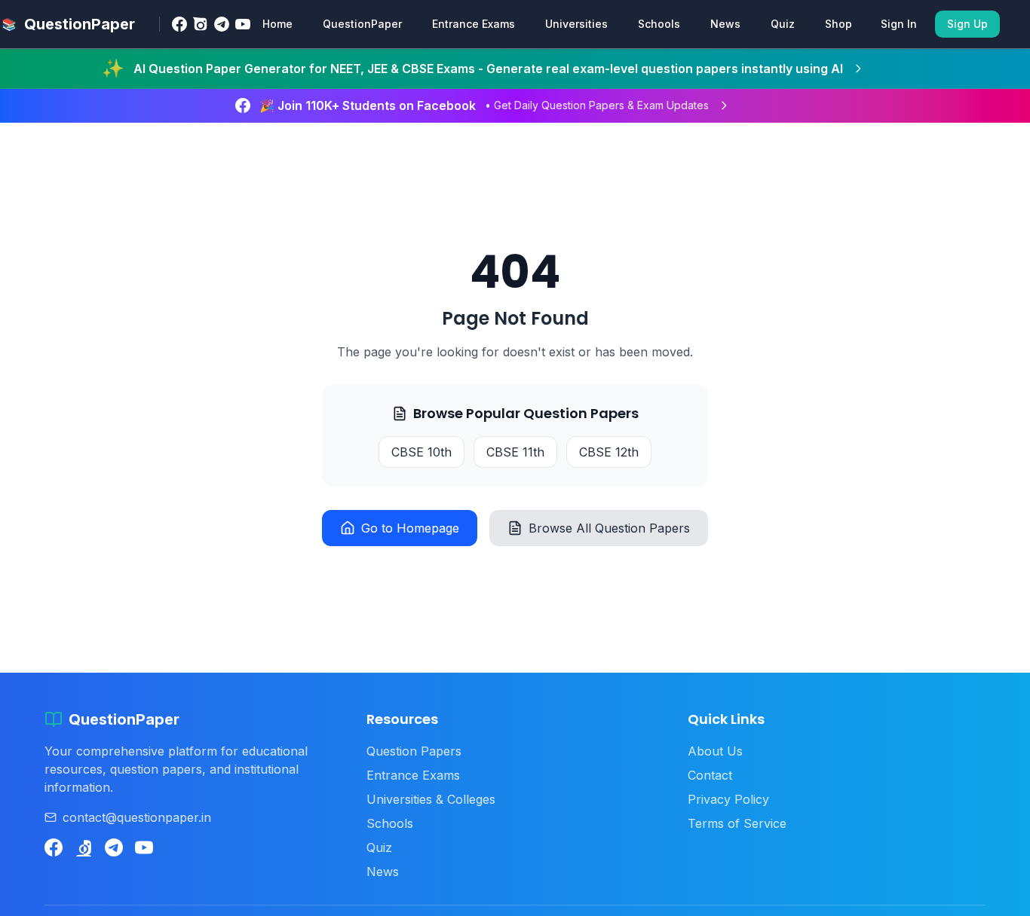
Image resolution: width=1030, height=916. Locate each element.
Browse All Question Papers (609, 528)
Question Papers (413, 751)
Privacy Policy (728, 799)
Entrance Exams (473, 23)
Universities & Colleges (430, 799)
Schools (659, 23)
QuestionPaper (362, 23)
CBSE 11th (515, 452)
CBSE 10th (421, 452)
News (725, 23)
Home (277, 23)
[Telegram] (221, 24)
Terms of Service (737, 823)
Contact (710, 775)
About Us (715, 751)
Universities (576, 23)
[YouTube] (242, 24)
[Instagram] (200, 24)
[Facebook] (179, 24)
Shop (838, 23)
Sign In (899, 23)
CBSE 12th (609, 452)
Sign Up (967, 23)
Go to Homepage (410, 528)
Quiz (783, 23)
